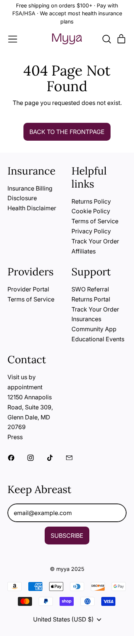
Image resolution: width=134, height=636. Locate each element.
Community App (94, 329)
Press (15, 437)
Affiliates (83, 251)
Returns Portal (90, 299)
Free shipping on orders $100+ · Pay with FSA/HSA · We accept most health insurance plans (67, 13)
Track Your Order (95, 241)
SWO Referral (90, 289)
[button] (106, 39)
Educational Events (97, 339)
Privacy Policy (91, 231)
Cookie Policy (90, 211)
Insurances (86, 319)
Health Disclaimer (31, 208)
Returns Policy (91, 201)
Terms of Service (94, 221)
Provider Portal (28, 289)
